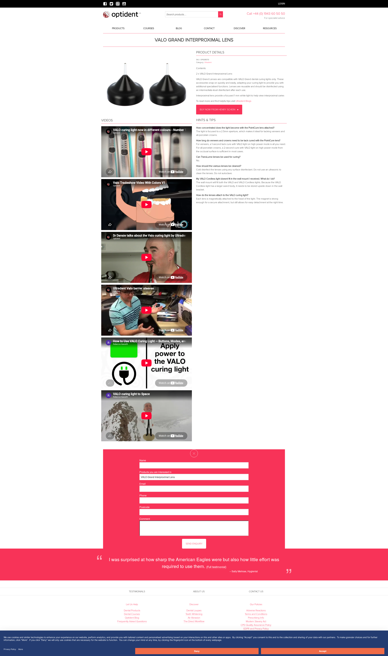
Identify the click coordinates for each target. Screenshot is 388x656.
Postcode (144, 507)
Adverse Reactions (256, 610)
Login (281, 3)
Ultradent (207, 62)
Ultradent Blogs (243, 101)
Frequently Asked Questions (132, 621)
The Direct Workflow (194, 621)
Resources (270, 28)
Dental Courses (132, 614)
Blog (179, 28)
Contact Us (256, 591)
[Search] (220, 14)
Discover (239, 28)
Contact (209, 28)
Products (118, 28)
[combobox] (194, 14)
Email (142, 483)
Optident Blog (132, 617)
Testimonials (137, 591)
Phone (143, 495)
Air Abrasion (194, 617)
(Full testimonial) (216, 567)
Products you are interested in (155, 472)
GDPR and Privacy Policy (256, 628)
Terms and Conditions (256, 614)
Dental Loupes (193, 610)
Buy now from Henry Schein (218, 109)
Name (142, 460)
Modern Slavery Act (256, 621)
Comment (144, 518)
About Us (199, 591)
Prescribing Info (256, 617)
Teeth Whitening (194, 614)
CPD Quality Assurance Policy (256, 625)
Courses (148, 28)
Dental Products (132, 610)
